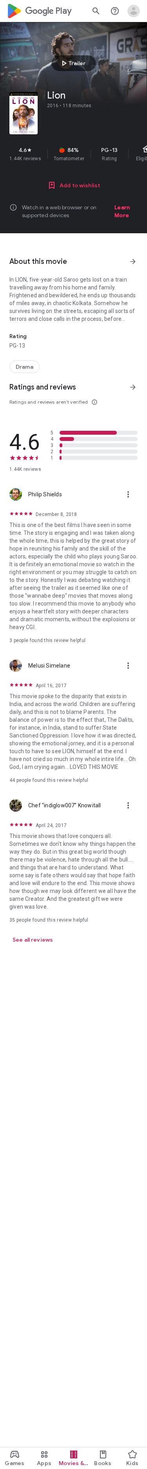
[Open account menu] (133, 11)
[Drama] (24, 367)
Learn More (122, 211)
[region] (73, 154)
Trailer (72, 63)
